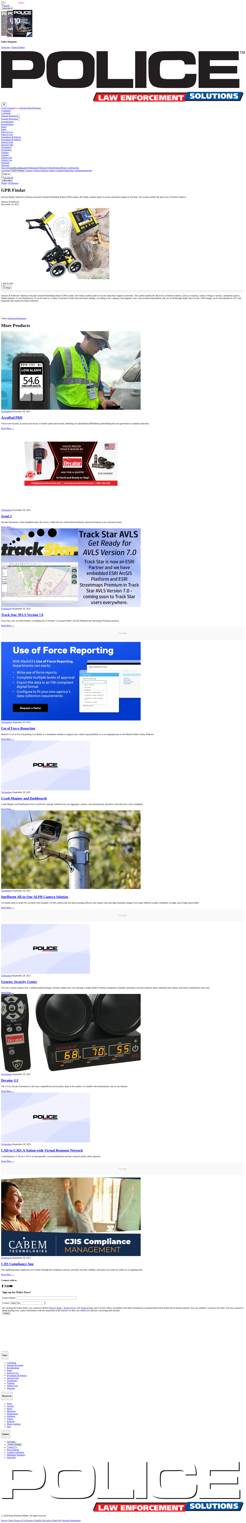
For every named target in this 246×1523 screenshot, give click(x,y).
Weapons (5, 163)
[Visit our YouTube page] (11, 1287)
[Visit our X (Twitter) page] (5, 1287)
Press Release (41, 170)
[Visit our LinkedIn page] (8, 1287)
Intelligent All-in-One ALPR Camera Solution (34, 897)
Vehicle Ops (6, 157)
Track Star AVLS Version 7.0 (22, 615)
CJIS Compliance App (17, 1264)
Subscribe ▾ (7, 8)
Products (57, 168)
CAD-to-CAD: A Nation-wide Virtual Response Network (42, 1150)
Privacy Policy (7, 1520)
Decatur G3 (9, 1080)
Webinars (41, 2)
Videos (34, 2)
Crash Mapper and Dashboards (24, 798)
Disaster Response (9, 116)
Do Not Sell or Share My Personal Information (60, 1520)
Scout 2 (6, 516)
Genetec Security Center (19, 982)
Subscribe (5, 47)
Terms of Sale (32, 1520)
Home (4, 183)
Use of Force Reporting (18, 728)
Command (6, 110)
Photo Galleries (68, 168)
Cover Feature (12, 2)
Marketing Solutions (74, 170)
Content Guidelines (56, 170)
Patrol (3, 127)
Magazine (23, 168)
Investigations (7, 122)
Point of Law (7, 132)
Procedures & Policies (11, 137)
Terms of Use (20, 1520)
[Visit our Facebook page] (2, 1287)
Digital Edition (18, 47)
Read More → (7, 428)
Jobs (77, 168)
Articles (27, 2)
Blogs (16, 168)
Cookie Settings (17, 171)
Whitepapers (33, 168)
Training (5, 152)
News (21, 2)
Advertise (5, 170)
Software (12, 318)
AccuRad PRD (11, 417)
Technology (6, 147)
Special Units (7, 142)
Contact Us (30, 170)
